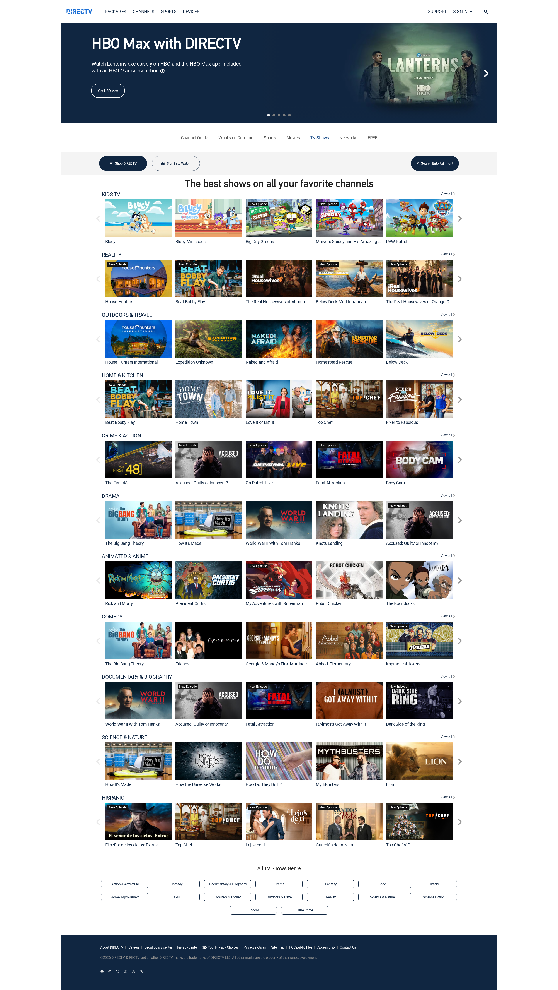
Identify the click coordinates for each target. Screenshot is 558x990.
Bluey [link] (110, 241)
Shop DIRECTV (125, 163)
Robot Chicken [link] (329, 603)
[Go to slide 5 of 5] (289, 115)
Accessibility (326, 947)
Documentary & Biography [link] (228, 884)
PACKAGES (115, 11)
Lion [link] (390, 784)
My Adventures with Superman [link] (274, 603)
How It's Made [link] (188, 543)
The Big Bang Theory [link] (124, 543)
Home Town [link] (186, 422)
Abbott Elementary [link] (333, 663)
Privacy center (187, 947)
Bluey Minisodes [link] (190, 241)
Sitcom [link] (253, 910)
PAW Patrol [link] (396, 241)
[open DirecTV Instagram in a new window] (125, 971)
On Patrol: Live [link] (259, 483)
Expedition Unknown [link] (194, 362)
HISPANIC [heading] (113, 797)
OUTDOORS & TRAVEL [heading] (127, 315)
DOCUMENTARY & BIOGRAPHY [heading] (137, 676)
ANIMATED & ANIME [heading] (125, 556)
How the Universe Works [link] (198, 784)
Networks (348, 137)
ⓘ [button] (162, 71)
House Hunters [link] (119, 302)
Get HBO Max (108, 90)
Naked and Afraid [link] (262, 362)
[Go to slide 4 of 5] (284, 115)
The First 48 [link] (116, 483)
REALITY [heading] (111, 254)
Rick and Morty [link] (119, 603)
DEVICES (191, 11)
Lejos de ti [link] (255, 845)
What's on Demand (235, 137)
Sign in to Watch (178, 163)
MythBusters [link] (327, 784)
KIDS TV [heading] (111, 194)
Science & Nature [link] (382, 897)
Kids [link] (176, 897)
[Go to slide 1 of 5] (268, 115)
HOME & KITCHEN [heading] (122, 375)
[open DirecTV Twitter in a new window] (117, 971)
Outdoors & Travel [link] (279, 897)
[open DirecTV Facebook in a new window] (110, 971)
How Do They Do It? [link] (264, 784)
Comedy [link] (176, 884)
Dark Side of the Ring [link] (405, 724)
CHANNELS (143, 11)
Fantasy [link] (331, 884)
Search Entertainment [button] (437, 163)
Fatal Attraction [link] (330, 483)
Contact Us (348, 947)
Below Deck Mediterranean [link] (341, 302)
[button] (486, 11)
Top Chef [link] (324, 422)
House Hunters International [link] (131, 362)
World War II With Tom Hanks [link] (273, 543)
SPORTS (169, 11)
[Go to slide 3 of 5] (279, 115)
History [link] (434, 884)
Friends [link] (182, 663)
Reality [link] (331, 897)
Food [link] (382, 884)
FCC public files (300, 947)
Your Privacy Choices (223, 947)
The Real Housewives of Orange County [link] (422, 302)
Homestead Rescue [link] (334, 362)
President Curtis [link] (190, 603)
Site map (277, 947)
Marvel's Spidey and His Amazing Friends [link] (354, 241)
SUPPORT (437, 11)
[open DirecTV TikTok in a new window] (141, 971)
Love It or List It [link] (260, 422)
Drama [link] (279, 884)
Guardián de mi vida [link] (334, 845)
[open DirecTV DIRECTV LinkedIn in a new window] (102, 971)
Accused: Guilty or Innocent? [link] (201, 483)
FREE (372, 137)
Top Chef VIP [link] (398, 845)
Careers (134, 947)
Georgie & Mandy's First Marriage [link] (276, 663)
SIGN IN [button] (460, 11)
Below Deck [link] (397, 362)
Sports (270, 137)
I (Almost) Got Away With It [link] (341, 724)
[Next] (486, 73)
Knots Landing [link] (329, 543)
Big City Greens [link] (260, 241)
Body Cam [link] (395, 483)
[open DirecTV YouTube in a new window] (133, 971)
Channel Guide (194, 137)
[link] (138, 218)
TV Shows (319, 137)
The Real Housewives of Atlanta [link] (275, 302)
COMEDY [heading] (112, 616)
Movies (293, 137)
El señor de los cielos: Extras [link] (131, 845)
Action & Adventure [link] (125, 884)
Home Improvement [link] (125, 897)
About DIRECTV (111, 947)
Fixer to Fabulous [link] (402, 422)
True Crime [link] (305, 910)
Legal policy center (158, 947)
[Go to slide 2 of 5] (273, 115)
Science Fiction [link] (434, 897)
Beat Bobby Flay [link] (190, 302)
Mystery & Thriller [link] (228, 897)
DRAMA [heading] (111, 496)
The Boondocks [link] (400, 603)
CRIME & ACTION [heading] (121, 435)
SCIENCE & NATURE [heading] (124, 737)
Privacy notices (254, 947)
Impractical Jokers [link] (403, 663)
